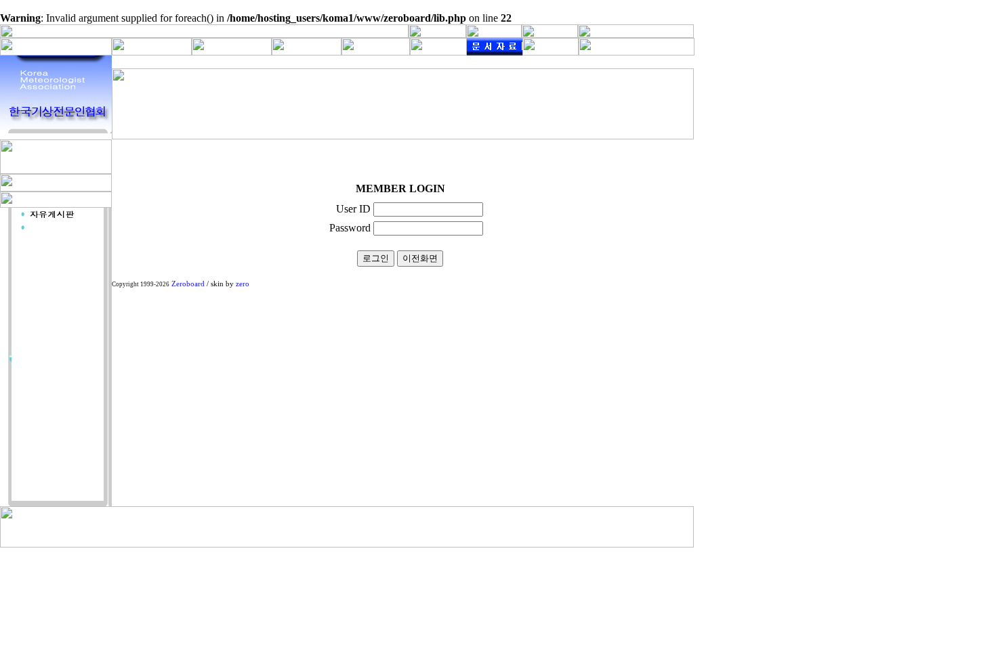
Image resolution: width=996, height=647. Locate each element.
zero (242, 284)
